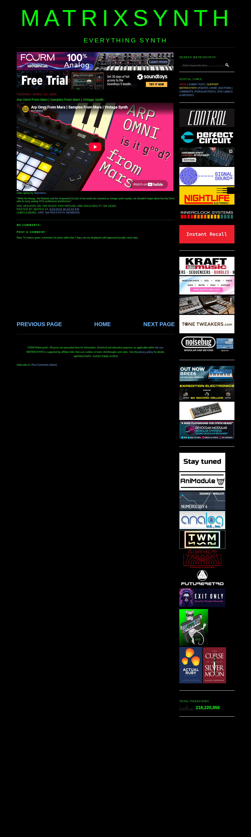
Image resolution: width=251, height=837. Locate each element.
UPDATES (202, 88)
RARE (213, 88)
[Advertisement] (206, 778)
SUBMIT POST (197, 84)
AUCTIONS (225, 88)
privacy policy (145, 352)
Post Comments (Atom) (44, 364)
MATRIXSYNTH (127, 18)
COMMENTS (186, 91)
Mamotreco (40, 193)
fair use (159, 347)
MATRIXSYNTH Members (62, 212)
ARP (40, 212)
